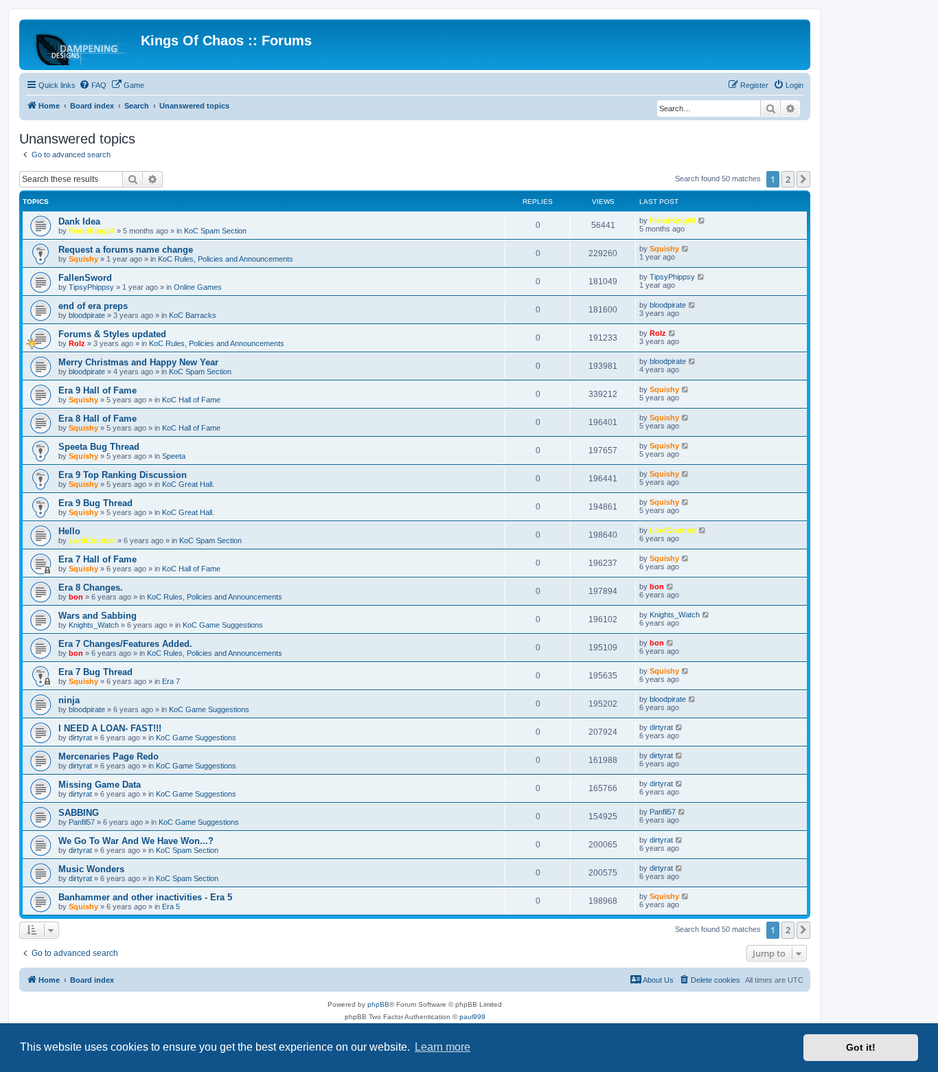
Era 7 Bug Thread (95, 672)
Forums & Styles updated (112, 334)
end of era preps (93, 306)
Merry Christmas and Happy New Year (138, 362)
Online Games (198, 287)
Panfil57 (82, 822)
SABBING (78, 813)
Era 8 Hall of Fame (97, 418)
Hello (69, 531)
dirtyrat (80, 737)
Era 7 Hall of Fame (97, 559)
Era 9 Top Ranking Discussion (122, 475)
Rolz (77, 343)
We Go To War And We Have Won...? (136, 841)
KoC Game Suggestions (223, 625)
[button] (803, 179)
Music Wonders (91, 869)
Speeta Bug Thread (98, 447)
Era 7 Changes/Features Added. (125, 644)
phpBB (378, 1004)
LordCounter (92, 540)
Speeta (173, 456)
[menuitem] (92, 85)
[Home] (82, 45)
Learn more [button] (442, 1047)
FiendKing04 (92, 231)
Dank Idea (79, 221)
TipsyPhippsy (91, 287)
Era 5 (171, 906)
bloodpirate (87, 315)
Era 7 (171, 681)
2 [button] (788, 179)
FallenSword (85, 278)
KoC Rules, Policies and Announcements (225, 259)
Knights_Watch (94, 625)
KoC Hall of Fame (191, 400)
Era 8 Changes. (90, 587)
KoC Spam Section (215, 231)
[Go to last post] (702, 220)
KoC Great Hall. (188, 484)
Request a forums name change (125, 249)
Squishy (83, 259)
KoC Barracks (192, 315)
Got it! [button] (861, 1047)
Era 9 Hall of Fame (97, 390)
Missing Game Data (99, 784)
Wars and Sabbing (97, 616)
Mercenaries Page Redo (108, 756)
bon (76, 597)
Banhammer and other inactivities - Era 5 (145, 897)
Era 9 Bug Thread (95, 503)
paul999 (472, 1016)
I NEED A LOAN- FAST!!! (109, 728)
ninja (69, 700)
